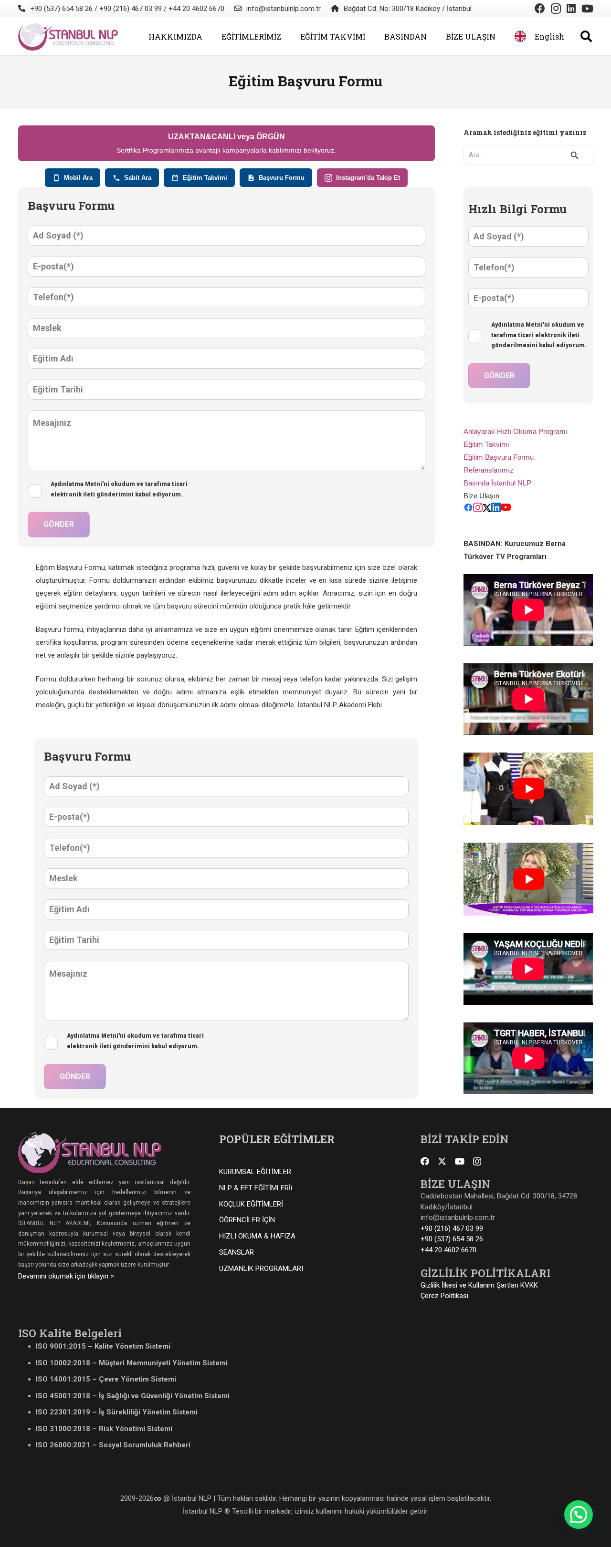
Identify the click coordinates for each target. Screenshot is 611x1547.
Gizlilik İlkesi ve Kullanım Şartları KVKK (479, 1285)
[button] (209, 36)
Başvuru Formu (282, 177)
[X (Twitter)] (487, 509)
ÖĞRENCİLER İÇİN (247, 1220)
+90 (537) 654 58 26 (452, 1239)
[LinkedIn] (571, 8)
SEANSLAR (236, 1252)
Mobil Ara (78, 177)
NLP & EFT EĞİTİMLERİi (255, 1188)
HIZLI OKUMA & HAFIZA (257, 1236)
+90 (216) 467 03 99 (452, 1228)
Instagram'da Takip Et (368, 177)
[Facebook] (540, 8)
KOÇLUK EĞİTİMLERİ (251, 1204)
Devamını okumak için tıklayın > (66, 1276)
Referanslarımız (489, 470)
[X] (442, 1161)
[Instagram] (556, 8)
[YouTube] (587, 8)
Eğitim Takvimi (205, 177)
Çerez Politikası (444, 1295)
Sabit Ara (137, 177)
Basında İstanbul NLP (497, 483)
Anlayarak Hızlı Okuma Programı (516, 431)
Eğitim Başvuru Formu (499, 457)
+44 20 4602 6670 (448, 1250)
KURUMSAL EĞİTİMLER (255, 1171)
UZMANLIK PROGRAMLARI (261, 1268)
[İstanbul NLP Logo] (68, 36)
